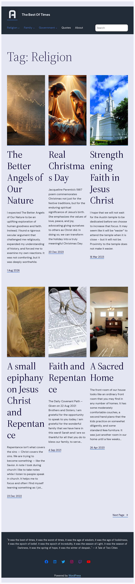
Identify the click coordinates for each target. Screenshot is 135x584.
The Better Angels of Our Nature (25, 177)
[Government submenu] (56, 28)
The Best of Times (36, 14)
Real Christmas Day (67, 166)
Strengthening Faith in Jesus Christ (107, 177)
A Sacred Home (107, 371)
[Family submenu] (34, 28)
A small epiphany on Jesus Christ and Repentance (26, 400)
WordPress (75, 575)
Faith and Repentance (67, 377)
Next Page (120, 515)
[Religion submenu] (19, 28)
